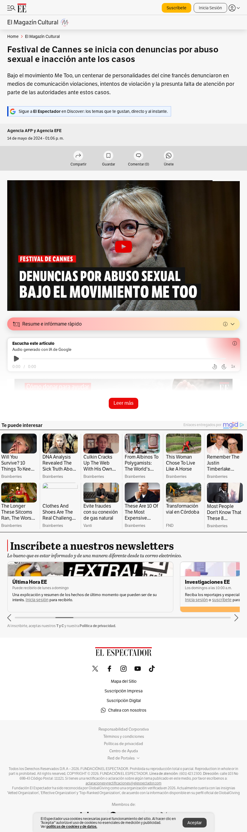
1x (233, 366)
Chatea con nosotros (127, 710)
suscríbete (222, 599)
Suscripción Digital (124, 700)
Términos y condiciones (123, 737)
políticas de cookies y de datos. (71, 826)
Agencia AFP (20, 130)
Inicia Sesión (210, 8)
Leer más (123, 403)
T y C (60, 625)
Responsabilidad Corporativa (123, 729)
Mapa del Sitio (123, 681)
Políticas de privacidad (123, 744)
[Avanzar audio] (224, 367)
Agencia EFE (49, 130)
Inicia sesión (37, 599)
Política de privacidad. (98, 625)
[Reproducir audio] (16, 358)
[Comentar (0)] (138, 156)
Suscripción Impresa (123, 691)
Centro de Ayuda (123, 751)
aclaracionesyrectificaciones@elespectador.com (123, 783)
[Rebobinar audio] (214, 367)
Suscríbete (176, 8)
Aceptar (194, 822)
